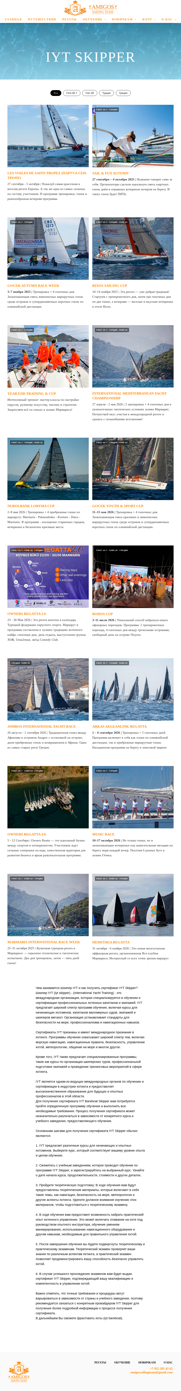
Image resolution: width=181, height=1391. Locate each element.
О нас (168, 1362)
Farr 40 (90, 93)
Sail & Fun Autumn (110, 173)
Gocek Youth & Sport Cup (117, 506)
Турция (106, 93)
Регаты (100, 1362)
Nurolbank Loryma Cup (30, 506)
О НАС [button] (168, 19)
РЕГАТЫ (69, 19)
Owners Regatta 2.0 (26, 614)
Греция (123, 93)
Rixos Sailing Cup (109, 285)
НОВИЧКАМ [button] (123, 19)
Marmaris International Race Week (43, 942)
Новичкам (147, 1362)
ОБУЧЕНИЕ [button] (93, 19)
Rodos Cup (102, 614)
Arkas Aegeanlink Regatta (119, 726)
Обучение (122, 1362)
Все (56, 93)
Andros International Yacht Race (41, 726)
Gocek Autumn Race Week (33, 285)
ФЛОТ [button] (148, 19)
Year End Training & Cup (31, 393)
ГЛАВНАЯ (13, 19)
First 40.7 (71, 93)
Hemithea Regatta (111, 942)
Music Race (103, 834)
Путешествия (42, 19)
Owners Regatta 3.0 (26, 834)
